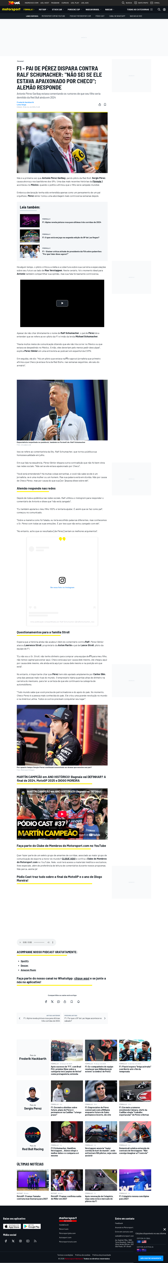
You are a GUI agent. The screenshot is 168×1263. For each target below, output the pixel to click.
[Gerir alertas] (78, 1001)
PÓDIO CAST (100, 16)
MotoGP (42, 9)
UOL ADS (85, 3)
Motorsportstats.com (68, 1241)
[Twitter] (52, 1001)
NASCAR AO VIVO (136, 16)
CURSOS (65, 3)
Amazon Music (28, 970)
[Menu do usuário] (164, 9)
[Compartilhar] (99, 104)
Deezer (25, 965)
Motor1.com (63, 1229)
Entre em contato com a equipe (127, 1231)
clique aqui (81, 978)
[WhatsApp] (58, 1001)
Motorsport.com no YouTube (53, 16)
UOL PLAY (75, 3)
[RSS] (35, 1241)
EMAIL (157, 3)
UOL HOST (44, 3)
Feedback (119, 1223)
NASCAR (108, 9)
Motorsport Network (74, 1258)
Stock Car (57, 9)
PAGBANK (55, 3)
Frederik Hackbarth (25, 102)
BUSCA (129, 3)
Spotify (25, 961)
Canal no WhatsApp (117, 16)
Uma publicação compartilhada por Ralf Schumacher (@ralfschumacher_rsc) (62, 622)
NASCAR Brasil (92, 9)
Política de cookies (82, 1255)
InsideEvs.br (64, 1225)
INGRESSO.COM (31, 3)
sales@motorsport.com (124, 1236)
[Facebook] (46, 1001)
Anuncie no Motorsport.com (126, 1227)
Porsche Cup (74, 9)
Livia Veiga (21, 105)
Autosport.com (65, 1237)
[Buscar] (159, 9)
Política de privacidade (101, 1255)
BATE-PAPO (143, 3)
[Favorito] (105, 104)
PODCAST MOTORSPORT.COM (80, 16)
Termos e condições (65, 1255)
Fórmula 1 (28, 9)
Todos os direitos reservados (96, 1258)
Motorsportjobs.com (67, 1233)
